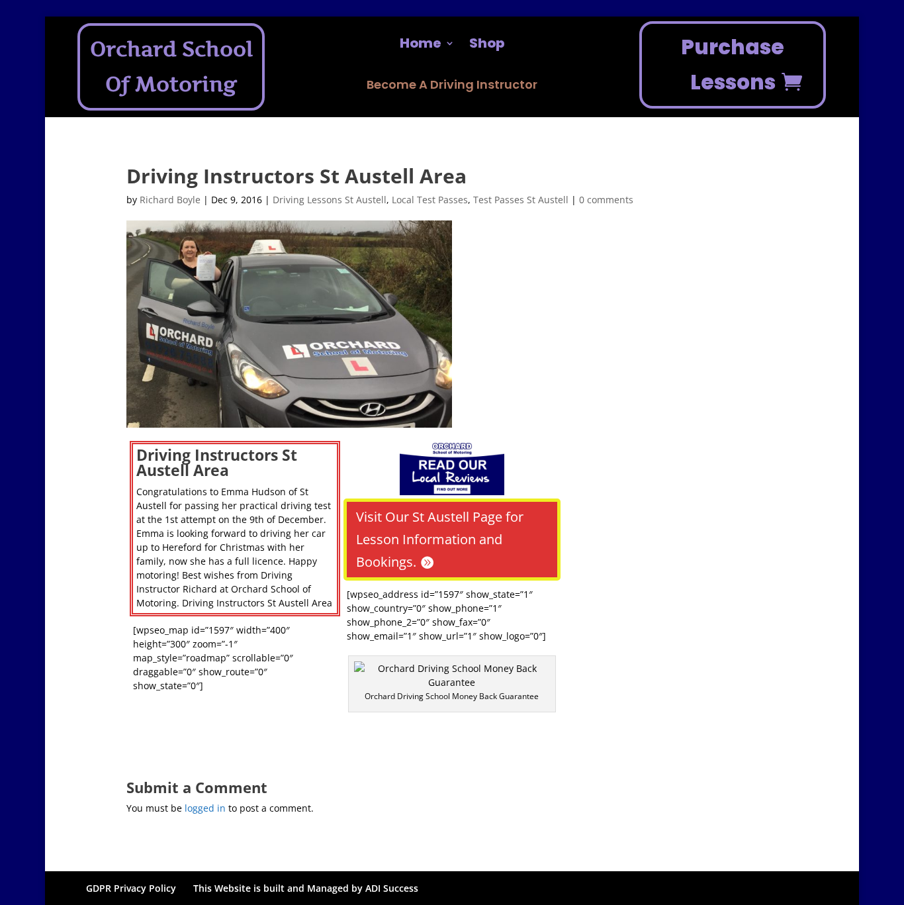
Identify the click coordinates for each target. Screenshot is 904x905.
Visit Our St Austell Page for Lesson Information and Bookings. (439, 539)
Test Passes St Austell (520, 199)
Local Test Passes (430, 199)
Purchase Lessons (732, 64)
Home (420, 45)
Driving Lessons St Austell (329, 199)
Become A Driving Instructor (452, 86)
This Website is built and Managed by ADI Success (305, 888)
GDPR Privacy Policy (131, 888)
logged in (205, 808)
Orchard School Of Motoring (171, 66)
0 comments (606, 199)
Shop (486, 45)
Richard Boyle (170, 199)
